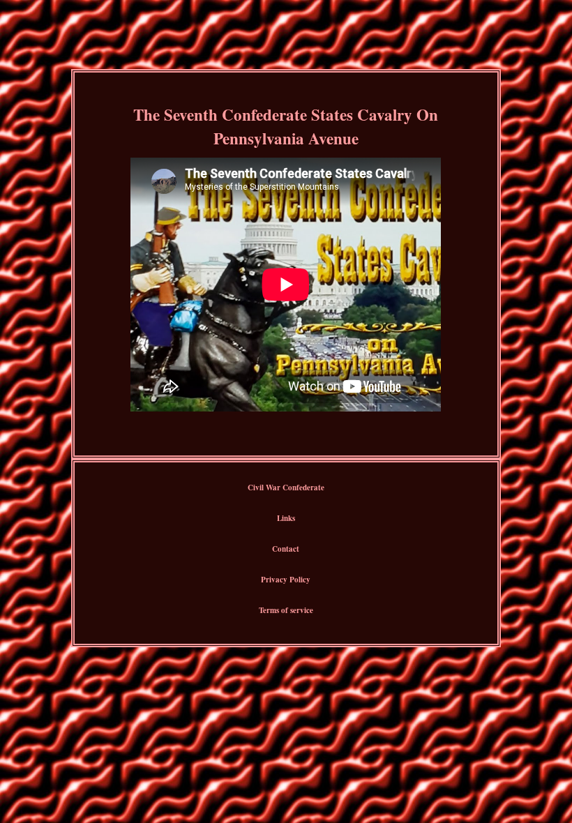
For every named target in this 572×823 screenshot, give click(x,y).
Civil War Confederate (286, 487)
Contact (285, 548)
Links (286, 518)
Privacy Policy (285, 579)
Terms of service (286, 610)
